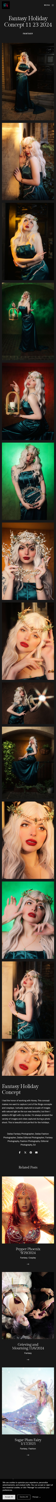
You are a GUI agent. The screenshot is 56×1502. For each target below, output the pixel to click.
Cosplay (32, 1257)
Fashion (32, 1448)
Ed (34, 1144)
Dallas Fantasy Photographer (20, 1133)
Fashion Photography (30, 1141)
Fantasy (28, 33)
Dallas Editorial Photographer (30, 1137)
